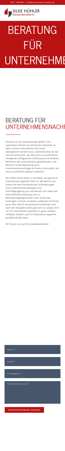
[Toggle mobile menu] (59, 12)
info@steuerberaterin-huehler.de (40, 2)
